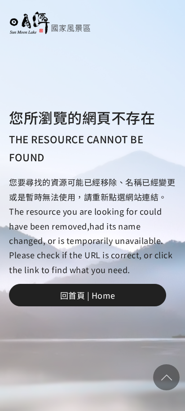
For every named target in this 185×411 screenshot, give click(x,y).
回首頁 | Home (87, 295)
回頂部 (166, 377)
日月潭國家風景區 (49, 22)
